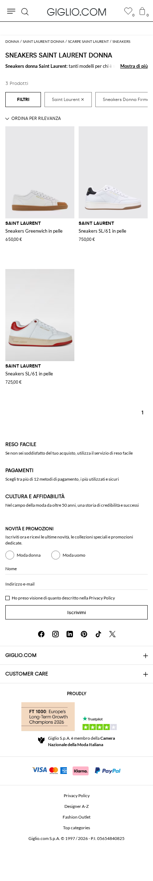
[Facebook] (41, 634)
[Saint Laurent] (68, 99)
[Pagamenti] (76, 770)
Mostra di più (134, 66)
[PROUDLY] (48, 716)
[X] (112, 634)
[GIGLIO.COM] (76, 11)
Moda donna (29, 555)
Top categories (76, 827)
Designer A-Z (76, 806)
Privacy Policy (102, 598)
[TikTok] (98, 634)
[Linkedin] (69, 634)
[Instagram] (55, 634)
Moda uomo (74, 555)
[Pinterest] (84, 634)
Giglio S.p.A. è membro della (81, 741)
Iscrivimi (76, 612)
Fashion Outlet (76, 817)
